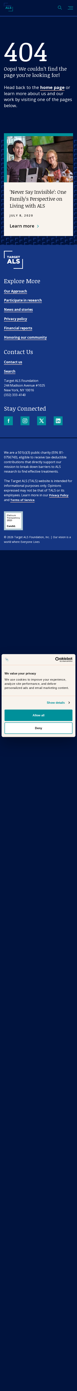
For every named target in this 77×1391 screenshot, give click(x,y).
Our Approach (15, 291)
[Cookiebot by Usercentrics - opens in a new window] (55, 659)
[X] (42, 421)
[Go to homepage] (13, 275)
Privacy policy (15, 319)
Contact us (13, 362)
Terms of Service (22, 500)
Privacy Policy (59, 495)
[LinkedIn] (58, 421)
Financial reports (18, 328)
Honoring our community (25, 337)
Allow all (39, 715)
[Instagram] (25, 421)
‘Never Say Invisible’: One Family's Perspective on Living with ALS (38, 198)
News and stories (18, 309)
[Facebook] (9, 421)
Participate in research (23, 300)
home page (52, 87)
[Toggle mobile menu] (70, 8)
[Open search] (60, 8)
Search (9, 371)
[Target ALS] (8, 9)
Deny (38, 728)
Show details (56, 702)
